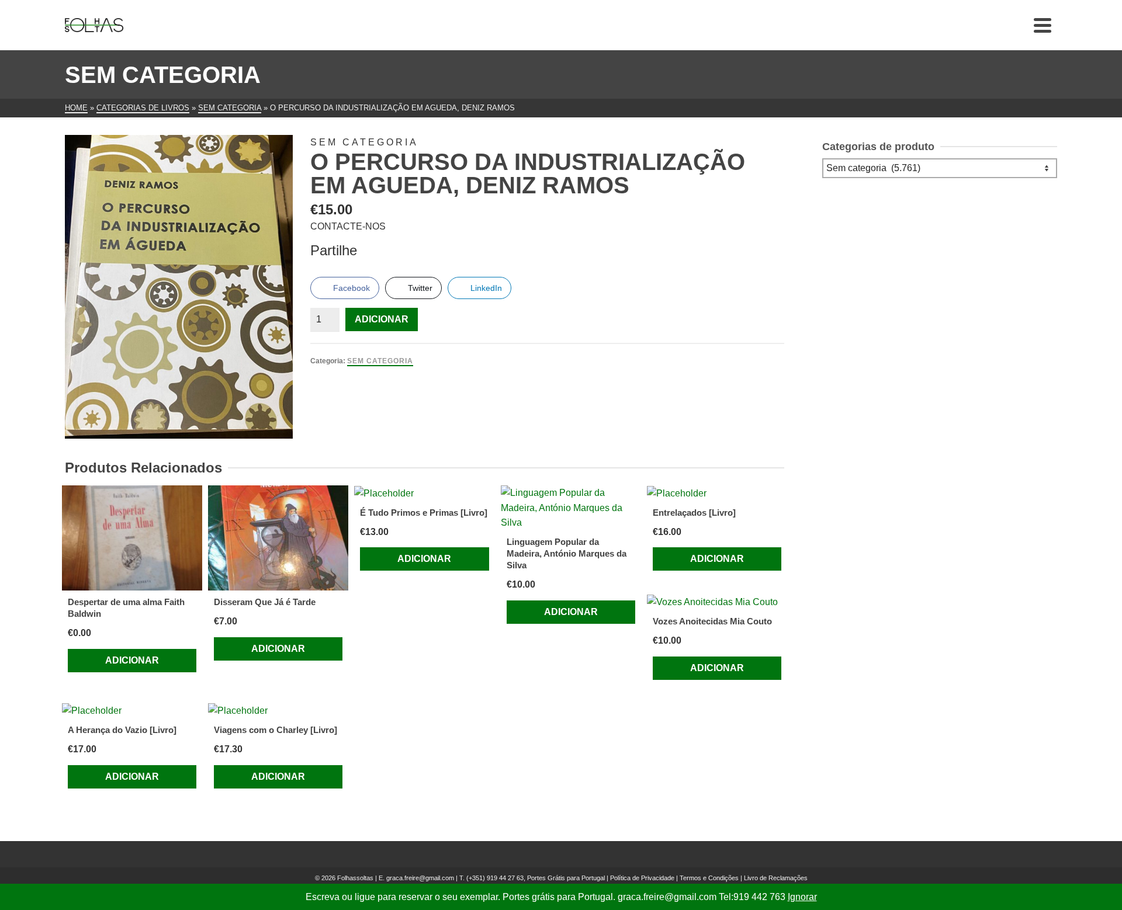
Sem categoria (380, 361)
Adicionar (381, 319)
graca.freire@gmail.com (420, 877)
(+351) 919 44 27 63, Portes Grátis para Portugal (536, 877)
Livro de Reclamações (776, 877)
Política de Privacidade (642, 877)
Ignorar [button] (802, 897)
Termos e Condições (709, 877)
